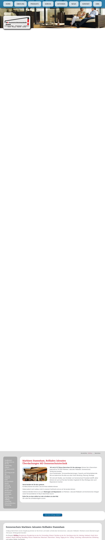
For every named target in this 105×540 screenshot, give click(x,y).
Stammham (8, 494)
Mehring (7, 485)
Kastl (6, 479)
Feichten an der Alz (9, 470)
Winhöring (8, 505)
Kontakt (85, 4)
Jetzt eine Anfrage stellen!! (52, 515)
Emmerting (8, 465)
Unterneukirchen (10, 503)
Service (48, 4)
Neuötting (8, 487)
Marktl (7, 483)
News (73, 4)
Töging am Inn (9, 498)
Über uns (20, 4)
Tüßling (7, 499)
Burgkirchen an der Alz (9, 462)
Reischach (8, 492)
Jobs (97, 4)
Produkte (35, 4)
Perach (7, 488)
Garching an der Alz (10, 473)
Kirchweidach (9, 481)
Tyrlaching (8, 501)
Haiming (7, 476)
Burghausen (8, 460)
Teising (7, 496)
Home (8, 4)
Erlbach (7, 467)
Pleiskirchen (8, 490)
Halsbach (7, 478)
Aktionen (61, 4)
